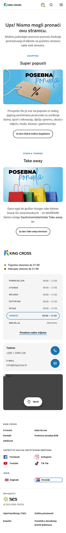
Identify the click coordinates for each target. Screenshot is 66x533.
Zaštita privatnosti (44, 513)
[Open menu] (61, 5)
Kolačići (7, 521)
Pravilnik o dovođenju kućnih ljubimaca (46, 523)
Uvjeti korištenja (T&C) (14, 513)
